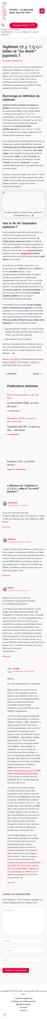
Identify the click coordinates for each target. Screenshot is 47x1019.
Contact (23, 1010)
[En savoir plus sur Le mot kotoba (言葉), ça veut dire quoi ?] (23, 396)
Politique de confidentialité (23, 1001)
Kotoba (16, 669)
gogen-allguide (9, 362)
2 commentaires (13, 411)
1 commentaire (13, 434)
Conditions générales (24, 998)
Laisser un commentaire (16, 469)
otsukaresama (26, 253)
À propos (24, 1007)
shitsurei (30, 250)
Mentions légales (23, 1004)
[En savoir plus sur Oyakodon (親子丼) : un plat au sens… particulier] (23, 420)
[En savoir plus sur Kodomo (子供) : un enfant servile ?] (23, 449)
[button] (3, 25)
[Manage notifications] (5, 1014)
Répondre (6, 527)
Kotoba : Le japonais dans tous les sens (21, 11)
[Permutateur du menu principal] (41, 10)
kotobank (15, 359)
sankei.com (34, 362)
